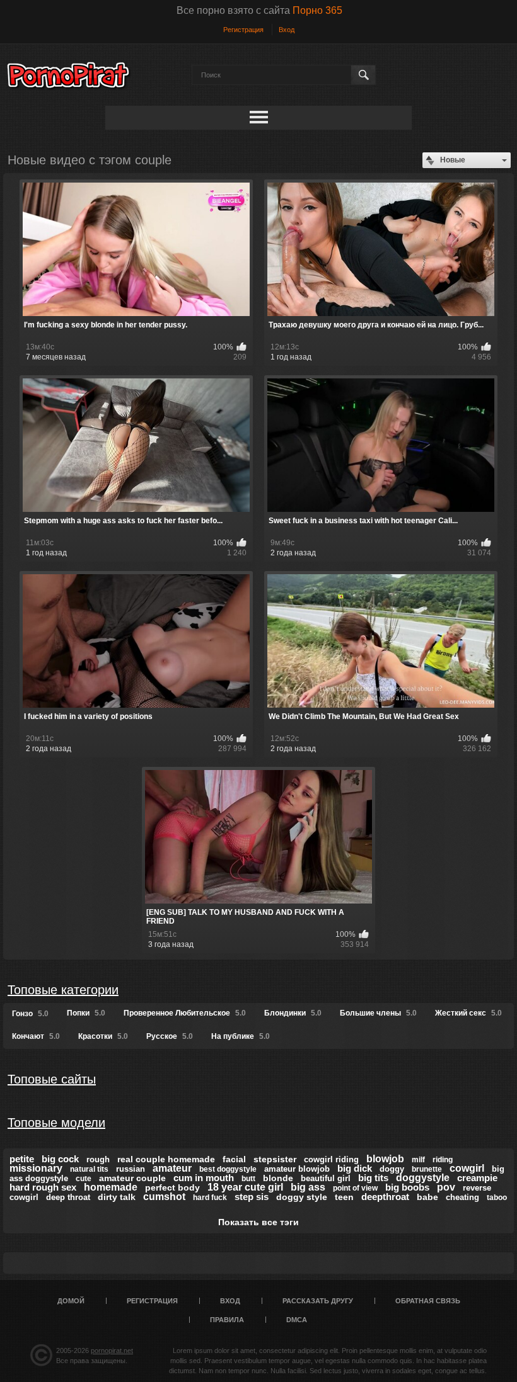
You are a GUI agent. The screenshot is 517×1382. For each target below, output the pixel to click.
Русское (169, 1036)
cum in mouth (203, 1177)
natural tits (89, 1169)
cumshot (164, 1196)
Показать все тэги (258, 1222)
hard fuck (210, 1197)
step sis (252, 1196)
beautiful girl (326, 1178)
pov (446, 1187)
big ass (308, 1187)
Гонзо (30, 1013)
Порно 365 (317, 10)
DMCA (296, 1319)
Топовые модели (56, 1123)
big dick (354, 1168)
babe (427, 1197)
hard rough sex (42, 1187)
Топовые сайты (52, 1079)
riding (443, 1159)
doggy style (301, 1197)
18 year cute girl (245, 1187)
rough (98, 1159)
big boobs (407, 1187)
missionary (35, 1168)
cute (83, 1178)
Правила (227, 1319)
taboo (497, 1197)
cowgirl (467, 1168)
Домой (70, 1301)
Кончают (36, 1036)
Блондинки (293, 1013)
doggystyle (423, 1177)
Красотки (103, 1036)
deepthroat (385, 1196)
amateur (172, 1168)
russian (130, 1169)
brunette (427, 1169)
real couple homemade (166, 1159)
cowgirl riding (331, 1159)
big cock (60, 1158)
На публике (240, 1036)
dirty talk (117, 1197)
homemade (110, 1187)
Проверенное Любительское (185, 1013)
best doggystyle (228, 1169)
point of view (355, 1188)
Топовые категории (63, 990)
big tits (373, 1177)
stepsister (274, 1159)
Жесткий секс (468, 1013)
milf (418, 1159)
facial (234, 1159)
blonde (278, 1178)
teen (344, 1197)
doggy (392, 1169)
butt (248, 1178)
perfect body (172, 1187)
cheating (462, 1197)
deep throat (68, 1197)
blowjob (385, 1158)
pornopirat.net (112, 1350)
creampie (477, 1177)
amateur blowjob (297, 1169)
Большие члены (378, 1013)
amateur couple (132, 1178)
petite (21, 1158)
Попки (86, 1013)
